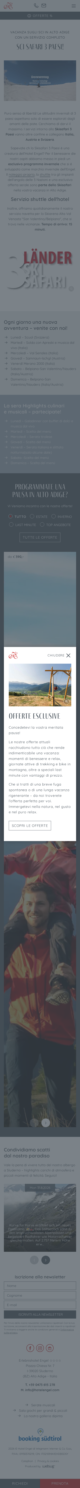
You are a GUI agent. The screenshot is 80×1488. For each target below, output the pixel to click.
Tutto (20, 517)
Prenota (60, 1483)
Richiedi (20, 1483)
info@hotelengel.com (42, 1390)
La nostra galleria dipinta (43, 1416)
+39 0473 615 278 (42, 1385)
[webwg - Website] (49, 1466)
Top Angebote (58, 525)
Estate (42, 517)
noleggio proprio (22, 174)
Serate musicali (43, 1405)
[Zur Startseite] (8, 5)
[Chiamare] (36, 6)
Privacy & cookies (48, 1461)
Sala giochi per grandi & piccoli (43, 1410)
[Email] (43, 6)
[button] (73, 5)
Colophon (27, 1461)
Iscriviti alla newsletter (40, 1314)
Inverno (65, 517)
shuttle (45, 174)
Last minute (25, 525)
